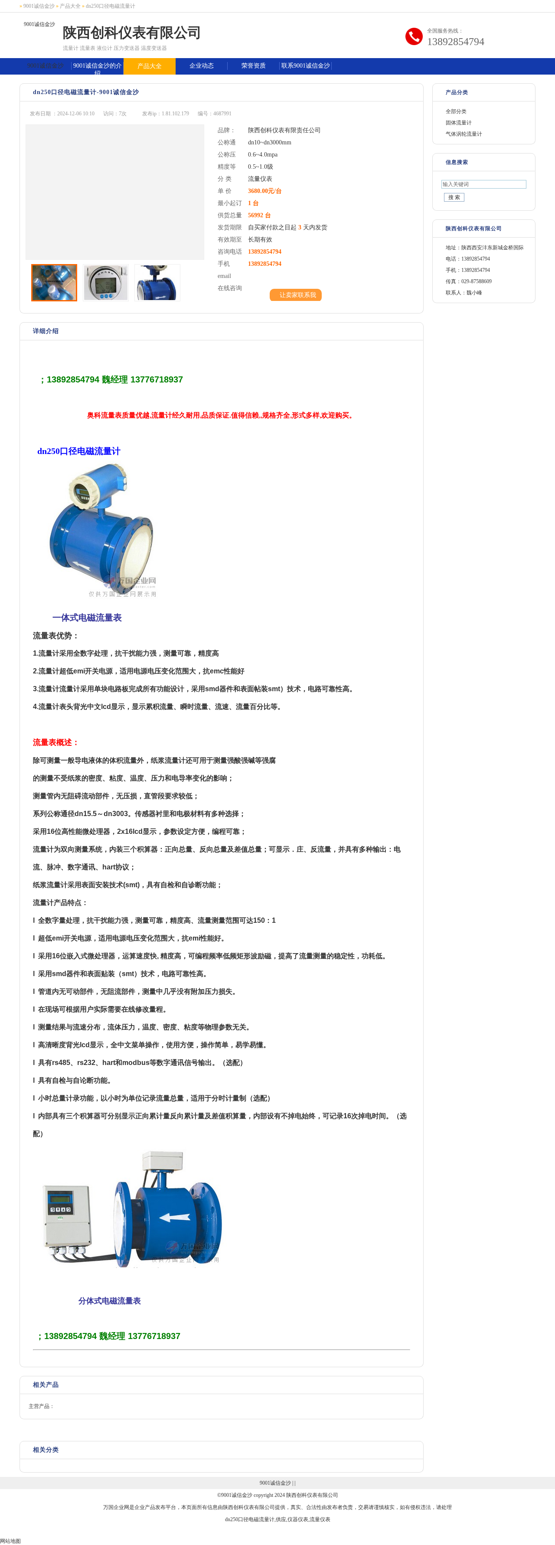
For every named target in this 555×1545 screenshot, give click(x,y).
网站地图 (10, 1541)
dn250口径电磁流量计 (110, 6)
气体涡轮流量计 (464, 134)
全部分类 (456, 111)
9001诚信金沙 (39, 6)
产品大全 (70, 6)
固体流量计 (459, 123)
